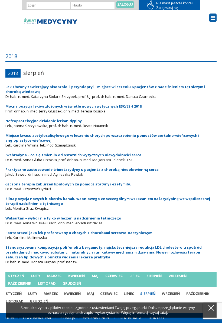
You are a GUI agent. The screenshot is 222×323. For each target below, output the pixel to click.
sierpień (154, 275)
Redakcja (67, 318)
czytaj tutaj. (158, 312)
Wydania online (96, 318)
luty (35, 275)
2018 (13, 73)
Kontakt (156, 318)
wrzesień (178, 275)
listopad (47, 283)
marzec (54, 275)
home (10, 318)
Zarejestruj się (169, 5)
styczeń (16, 275)
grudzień (72, 283)
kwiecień (76, 275)
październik (19, 283)
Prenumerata (130, 318)
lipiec (134, 275)
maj (95, 275)
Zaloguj (125, 4)
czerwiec (114, 275)
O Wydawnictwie (37, 318)
